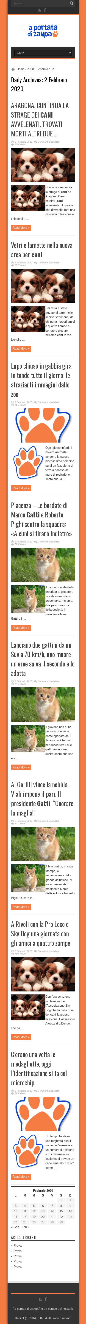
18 (24, 1217)
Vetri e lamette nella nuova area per (41, 249)
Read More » (21, 227)
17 (15, 1217)
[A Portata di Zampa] (43, 35)
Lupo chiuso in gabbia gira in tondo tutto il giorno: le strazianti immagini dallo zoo (41, 380)
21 (52, 1217)
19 (34, 1217)
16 (70, 1211)
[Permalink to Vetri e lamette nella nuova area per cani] (43, 302)
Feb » (25, 1227)
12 (34, 1211)
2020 (30, 69)
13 (42, 1211)
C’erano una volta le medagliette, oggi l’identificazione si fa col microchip (39, 1068)
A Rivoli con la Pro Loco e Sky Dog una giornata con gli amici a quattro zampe (40, 933)
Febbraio (42, 69)
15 (61, 1211)
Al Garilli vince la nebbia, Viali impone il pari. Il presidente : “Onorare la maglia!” (42, 798)
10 (15, 1211)
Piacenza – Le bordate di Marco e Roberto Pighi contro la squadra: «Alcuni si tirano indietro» (41, 519)
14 (52, 1211)
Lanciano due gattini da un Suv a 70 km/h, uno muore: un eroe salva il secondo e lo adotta (43, 659)
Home (21, 69)
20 (42, 1217)
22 (61, 1217)
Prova (18, 1245)
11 (24, 1211)
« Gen (15, 1227)
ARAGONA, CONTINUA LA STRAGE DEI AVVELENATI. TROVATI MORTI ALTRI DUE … (40, 119)
